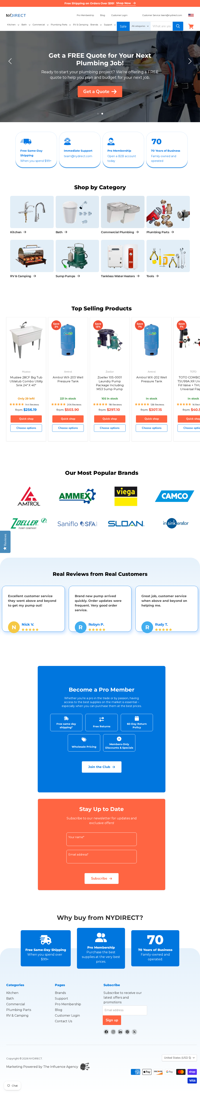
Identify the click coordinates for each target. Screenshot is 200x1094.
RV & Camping (17, 1015)
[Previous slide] (11, 61)
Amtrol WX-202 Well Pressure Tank (151, 379)
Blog (102, 15)
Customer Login (119, 15)
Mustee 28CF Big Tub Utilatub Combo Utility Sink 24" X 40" (26, 381)
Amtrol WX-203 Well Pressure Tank (68, 379)
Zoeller (110, 372)
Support (61, 998)
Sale (123, 26)
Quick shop (26, 419)
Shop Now (123, 3)
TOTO (193, 372)
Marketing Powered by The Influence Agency (42, 1067)
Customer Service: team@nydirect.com (162, 15)
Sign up (112, 1020)
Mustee (26, 372)
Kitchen (12, 993)
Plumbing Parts (18, 1010)
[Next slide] (189, 61)
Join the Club (99, 767)
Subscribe (99, 878)
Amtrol (68, 372)
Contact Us (63, 1021)
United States (177, 1058)
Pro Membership (85, 15)
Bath (10, 998)
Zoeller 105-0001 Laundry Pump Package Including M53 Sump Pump (110, 383)
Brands (60, 993)
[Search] (178, 26)
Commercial (15, 1004)
